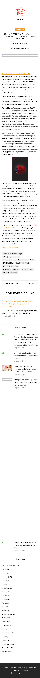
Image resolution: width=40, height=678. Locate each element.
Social (4, 637)
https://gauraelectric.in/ (11, 248)
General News (7, 614)
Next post (30, 283)
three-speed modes (10, 272)
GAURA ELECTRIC (22, 263)
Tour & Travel (7, 648)
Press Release (7, 633)
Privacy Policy (22, 667)
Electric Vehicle (28, 260)
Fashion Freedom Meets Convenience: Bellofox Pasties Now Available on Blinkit (25, 369)
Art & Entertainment (9, 566)
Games (4, 610)
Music (4, 629)
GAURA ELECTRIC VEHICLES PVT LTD (16, 74)
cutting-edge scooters (11, 257)
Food (3, 607)
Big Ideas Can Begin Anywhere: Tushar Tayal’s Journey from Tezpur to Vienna (25, 545)
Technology (6, 644)
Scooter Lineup (27, 269)
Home (6, 667)
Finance (4, 599)
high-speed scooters (10, 266)
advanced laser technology (12, 254)
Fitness (4, 603)
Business (20, 29)
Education (5, 588)
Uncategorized (7, 652)
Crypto (4, 584)
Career (4, 581)
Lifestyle (5, 625)
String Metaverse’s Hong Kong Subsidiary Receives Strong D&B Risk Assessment (25, 382)
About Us (13, 667)
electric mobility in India (11, 260)
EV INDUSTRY (8, 263)
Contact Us (24, 670)
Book (3, 573)
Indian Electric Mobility (11, 269)
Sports (4, 640)
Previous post (11, 283)
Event (4, 592)
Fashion (4, 595)
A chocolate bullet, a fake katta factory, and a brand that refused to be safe (26, 355)
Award (4, 569)
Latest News (6, 622)
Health (4, 618)
